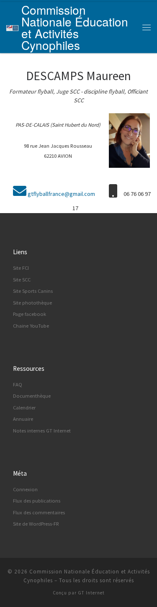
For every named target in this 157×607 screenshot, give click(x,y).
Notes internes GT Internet (42, 430)
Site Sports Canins (33, 291)
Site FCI (21, 268)
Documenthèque (32, 396)
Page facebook (29, 314)
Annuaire (23, 419)
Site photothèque (32, 303)
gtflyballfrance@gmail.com (61, 194)
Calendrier (24, 407)
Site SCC (22, 279)
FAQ (17, 384)
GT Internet (91, 593)
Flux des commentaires (39, 512)
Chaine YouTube (31, 326)
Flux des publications (36, 501)
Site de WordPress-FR (36, 524)
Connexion (25, 489)
